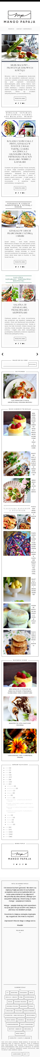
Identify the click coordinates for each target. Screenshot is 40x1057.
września (10, 791)
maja (9, 815)
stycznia (10, 824)
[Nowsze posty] (3, 354)
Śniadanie (23, 992)
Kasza (10, 1002)
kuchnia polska (12, 1006)
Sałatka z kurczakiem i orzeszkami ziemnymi (33, 586)
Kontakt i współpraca (24, 29)
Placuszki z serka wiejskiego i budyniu (33, 639)
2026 (7, 768)
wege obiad (20, 1033)
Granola (21, 1020)
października (11, 788)
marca (9, 820)
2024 (7, 772)
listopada (10, 786)
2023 (7, 775)
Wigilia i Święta (11, 997)
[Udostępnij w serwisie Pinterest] (20, 103)
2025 (7, 770)
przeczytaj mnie (20, 98)
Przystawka (31, 1015)
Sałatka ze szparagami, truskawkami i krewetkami (20, 308)
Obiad (31, 992)
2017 (7, 829)
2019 (7, 784)
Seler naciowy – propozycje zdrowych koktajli (20, 68)
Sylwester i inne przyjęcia (14, 1015)
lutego (9, 822)
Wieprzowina (29, 997)
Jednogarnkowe (12, 1024)
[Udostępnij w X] (16, 103)
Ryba (21, 997)
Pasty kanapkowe (27, 1024)
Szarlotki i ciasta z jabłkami (20, 1038)
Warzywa (14, 992)
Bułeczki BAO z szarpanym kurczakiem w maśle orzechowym (33, 464)
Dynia (31, 1006)
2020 (7, 782)
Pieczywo (19, 1011)
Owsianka (27, 1029)
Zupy (30, 1002)
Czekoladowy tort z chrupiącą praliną (20, 756)
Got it (26, 1054)
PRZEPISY (11, 29)
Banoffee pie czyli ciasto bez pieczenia (20, 724)
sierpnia (10, 793)
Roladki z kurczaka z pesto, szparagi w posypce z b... (19, 804)
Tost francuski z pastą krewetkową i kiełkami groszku (20, 401)
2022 (7, 777)
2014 (7, 836)
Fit (8, 992)
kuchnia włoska (20, 1002)
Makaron (23, 1006)
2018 (7, 827)
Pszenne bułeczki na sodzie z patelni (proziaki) (33, 614)
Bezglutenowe (29, 1011)
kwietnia (10, 817)
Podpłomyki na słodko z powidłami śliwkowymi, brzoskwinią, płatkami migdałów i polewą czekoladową (33, 553)
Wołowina (30, 1020)
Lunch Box (9, 1011)
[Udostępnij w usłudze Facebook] (18, 103)
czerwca (10, 798)
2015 (7, 834)
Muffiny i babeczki (15, 1029)
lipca (9, 795)
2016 (7, 832)
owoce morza (11, 1020)
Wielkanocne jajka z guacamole (33, 486)
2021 (7, 779)
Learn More (17, 1054)
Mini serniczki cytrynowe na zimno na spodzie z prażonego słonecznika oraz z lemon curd (33, 430)
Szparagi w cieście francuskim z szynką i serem (20, 233)
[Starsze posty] (36, 354)
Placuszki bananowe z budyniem (33, 512)
